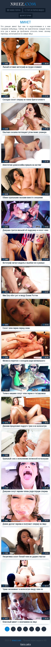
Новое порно (15, 10)
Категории (26, 15)
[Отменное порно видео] (25, 4)
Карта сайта (25, 644)
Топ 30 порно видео (35, 10)
